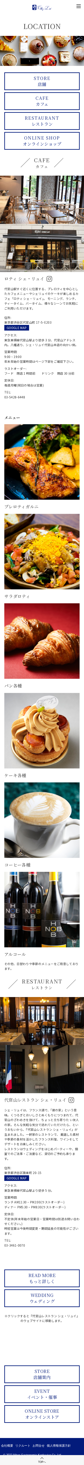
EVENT (42, 1394)
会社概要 (7, 1445)
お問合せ (39, 1445)
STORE (42, 81)
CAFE (42, 101)
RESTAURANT (42, 121)
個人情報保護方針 (59, 1445)
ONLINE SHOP (42, 141)
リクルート (22, 1445)
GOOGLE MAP (17, 328)
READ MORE (42, 1278)
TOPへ (42, 1461)
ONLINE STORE (42, 1414)
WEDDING (42, 1298)
